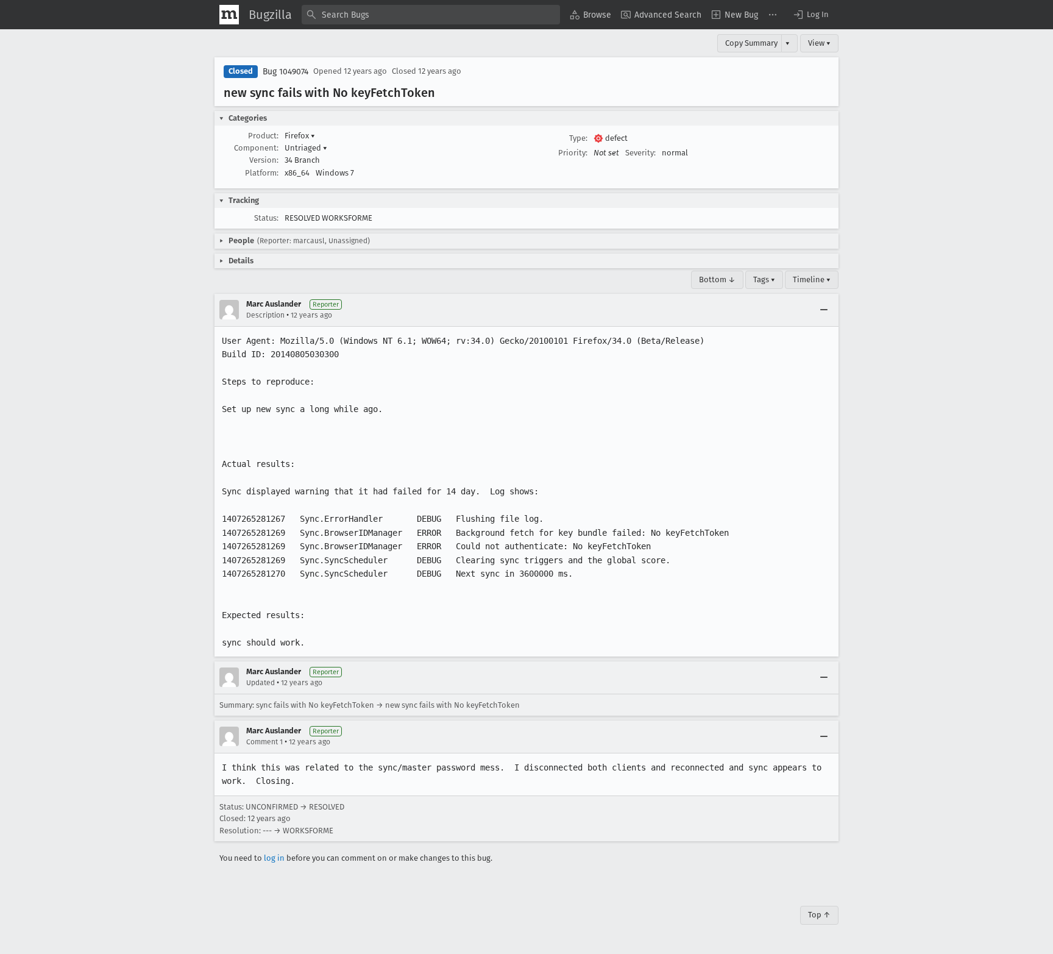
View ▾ (819, 43)
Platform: (261, 172)
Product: (263, 135)
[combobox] (431, 14)
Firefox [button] (300, 135)
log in (274, 858)
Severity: (640, 152)
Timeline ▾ (812, 279)
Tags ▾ (764, 279)
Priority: (572, 152)
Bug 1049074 (285, 71)
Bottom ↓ (717, 279)
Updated (260, 682)
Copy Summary (751, 43)
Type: (578, 138)
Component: (256, 147)
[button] (810, 14)
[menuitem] (590, 14)
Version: (263, 160)
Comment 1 (264, 742)
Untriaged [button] (306, 147)
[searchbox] (431, 14)
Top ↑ (819, 914)
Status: (266, 217)
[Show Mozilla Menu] (229, 14)
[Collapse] (824, 309)
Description (265, 315)
